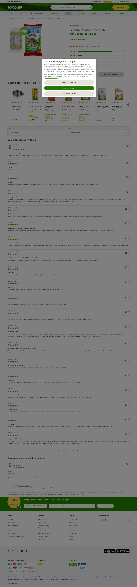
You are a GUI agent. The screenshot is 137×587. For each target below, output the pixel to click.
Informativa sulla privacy (51, 78)
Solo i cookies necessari (69, 94)
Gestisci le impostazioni (69, 82)
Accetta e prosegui (69, 88)
